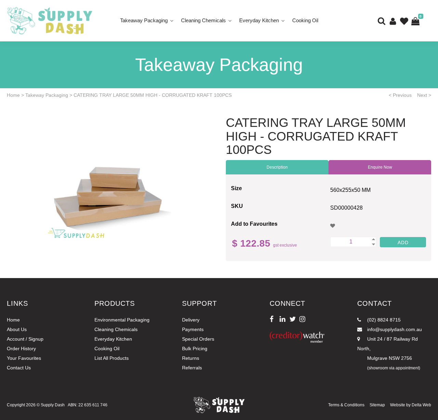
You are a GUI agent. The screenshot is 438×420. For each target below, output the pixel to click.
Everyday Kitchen (259, 20)
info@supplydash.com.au (394, 329)
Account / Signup (25, 339)
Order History (21, 348)
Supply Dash (53, 405)
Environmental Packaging (122, 320)
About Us (17, 329)
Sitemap (377, 405)
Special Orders (198, 339)
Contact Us (19, 367)
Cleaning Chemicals (203, 20)
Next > (424, 95)
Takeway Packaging (46, 95)
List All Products (111, 358)
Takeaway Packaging (144, 20)
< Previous (400, 95)
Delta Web (421, 405)
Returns (190, 358)
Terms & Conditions (346, 405)
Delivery (190, 320)
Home (13, 95)
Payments (193, 329)
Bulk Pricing (194, 348)
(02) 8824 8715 (383, 320)
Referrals (192, 367)
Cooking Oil (305, 20)
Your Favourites (24, 358)
